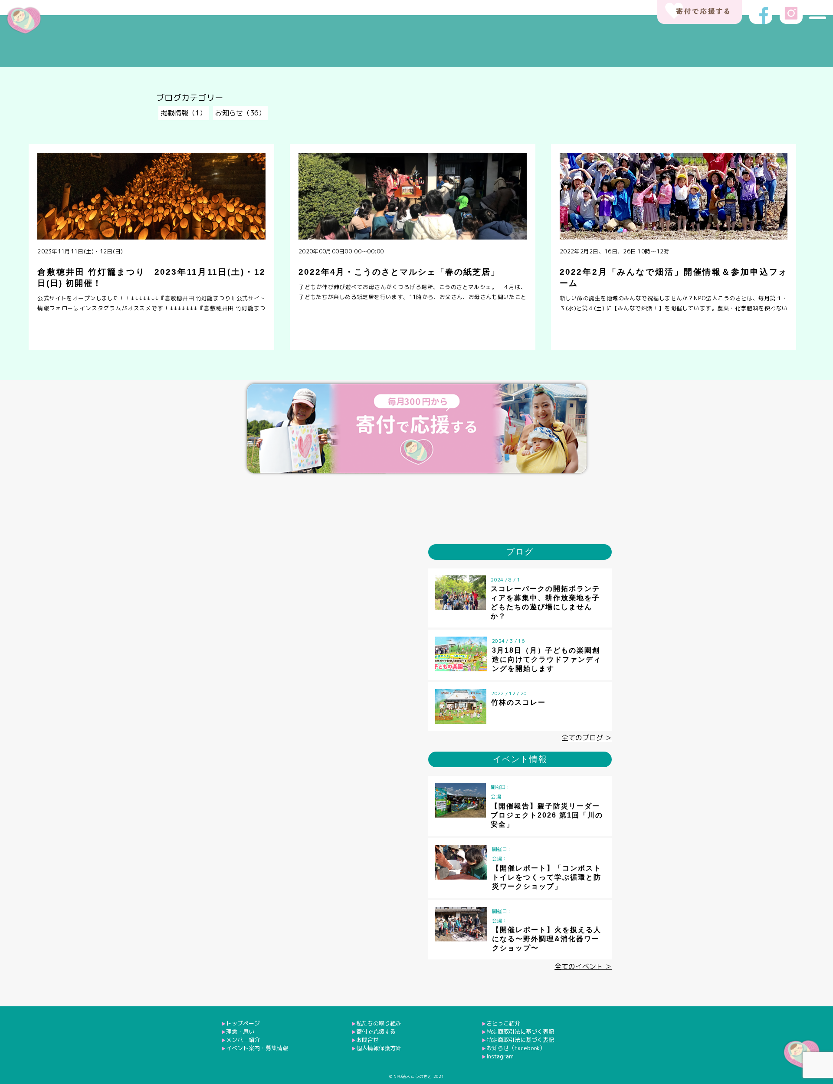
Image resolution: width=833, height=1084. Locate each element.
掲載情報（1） (184, 113)
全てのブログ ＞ (586, 737)
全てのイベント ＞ (583, 966)
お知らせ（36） (240, 113)
